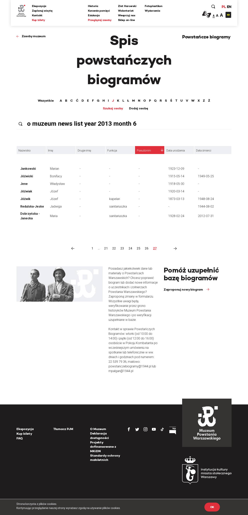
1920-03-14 (176, 191)
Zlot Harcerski (127, 6)
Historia (93, 6)
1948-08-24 (206, 199)
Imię (50, 150)
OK (212, 507)
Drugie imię (84, 150)
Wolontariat (126, 10)
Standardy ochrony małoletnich (105, 458)
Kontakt (37, 15)
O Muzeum (98, 429)
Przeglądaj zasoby (99, 20)
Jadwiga (56, 206)
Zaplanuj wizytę (42, 10)
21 (106, 248)
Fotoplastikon (153, 6)
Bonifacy (56, 176)
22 (114, 248)
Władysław (57, 184)
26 (146, 248)
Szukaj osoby (113, 108)
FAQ (19, 438)
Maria (54, 216)
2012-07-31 (206, 216)
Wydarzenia (152, 10)
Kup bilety (38, 20)
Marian (54, 169)
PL (224, 6)
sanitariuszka (118, 206)
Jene (24, 184)
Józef (54, 191)
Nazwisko (24, 150)
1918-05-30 (176, 184)
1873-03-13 (176, 199)
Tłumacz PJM (63, 429)
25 (138, 248)
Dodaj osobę (138, 108)
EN (229, 6)
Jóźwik (25, 199)
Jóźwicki (26, 176)
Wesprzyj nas (126, 15)
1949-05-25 (206, 176)
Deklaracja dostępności (99, 435)
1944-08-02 (206, 206)
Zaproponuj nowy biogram (184, 289)
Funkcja (112, 150)
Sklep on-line (126, 20)
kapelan (114, 199)
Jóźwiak (26, 191)
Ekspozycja (39, 6)
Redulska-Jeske (32, 206)
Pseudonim (144, 150)
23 (122, 248)
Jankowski (28, 169)
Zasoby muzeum (34, 36)
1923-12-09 (176, 169)
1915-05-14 (176, 176)
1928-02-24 (176, 216)
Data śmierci (203, 150)
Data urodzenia (175, 150)
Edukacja (94, 15)
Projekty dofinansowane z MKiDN (103, 446)
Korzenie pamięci (99, 10)
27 (155, 248)
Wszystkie (46, 100)
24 (130, 248)
